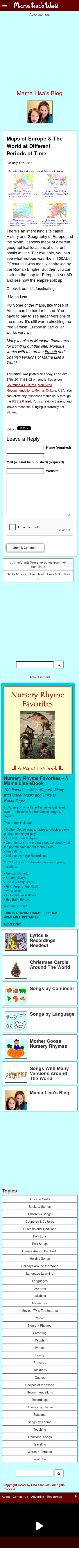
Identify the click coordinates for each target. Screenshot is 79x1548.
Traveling (39, 1444)
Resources (54, 1496)
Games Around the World (39, 1251)
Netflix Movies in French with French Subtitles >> (38, 576)
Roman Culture (45, 390)
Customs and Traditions (39, 1229)
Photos (40, 1347)
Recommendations (20, 390)
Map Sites (45, 384)
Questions (40, 1370)
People (40, 1340)
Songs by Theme (40, 1422)
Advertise (37, 1496)
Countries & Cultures (21, 384)
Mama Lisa (39, 1303)
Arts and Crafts (39, 1199)
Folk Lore (39, 1236)
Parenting (40, 1333)
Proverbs (40, 1362)
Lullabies (40, 1295)
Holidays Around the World (39, 1266)
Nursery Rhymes (39, 1325)
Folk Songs (40, 1243)
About (6, 1496)
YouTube (40, 1459)
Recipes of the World (39, 1385)
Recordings (40, 1399)
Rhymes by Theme (40, 1407)
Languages (40, 1281)
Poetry (39, 1355)
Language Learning (39, 1273)
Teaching (39, 1429)
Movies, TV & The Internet (40, 1310)
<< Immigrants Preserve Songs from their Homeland (38, 564)
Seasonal (39, 1414)
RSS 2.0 (18, 401)
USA (61, 390)
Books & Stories (40, 1206)
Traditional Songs (40, 1437)
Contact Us (20, 1496)
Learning (40, 1288)
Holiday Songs (40, 1258)
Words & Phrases (40, 1451)
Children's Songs (40, 1214)
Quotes (40, 1377)
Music (40, 1318)
